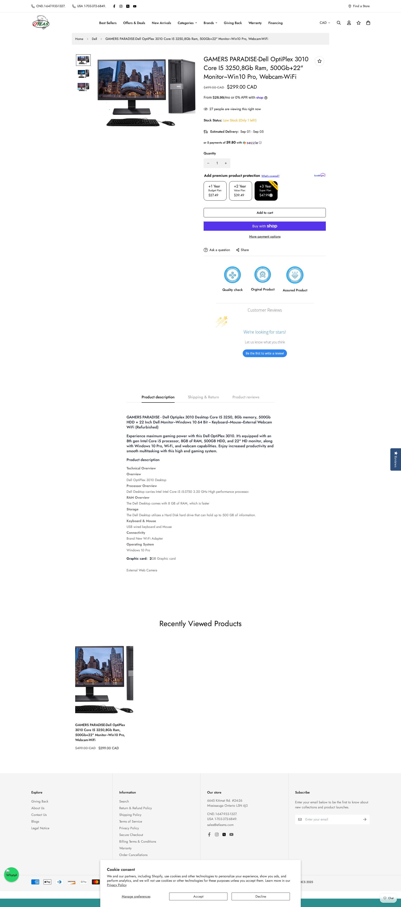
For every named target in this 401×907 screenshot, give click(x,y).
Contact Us (39, 814)
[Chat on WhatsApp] (11, 874)
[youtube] (134, 6)
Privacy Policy (117, 885)
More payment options (264, 236)
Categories (186, 22)
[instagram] (121, 6)
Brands (209, 22)
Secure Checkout (131, 834)
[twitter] (127, 6)
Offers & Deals (134, 22)
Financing (275, 22)
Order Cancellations (133, 854)
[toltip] (319, 61)
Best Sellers (108, 22)
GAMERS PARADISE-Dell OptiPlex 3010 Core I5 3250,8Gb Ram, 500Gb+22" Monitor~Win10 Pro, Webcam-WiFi (100, 732)
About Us (37, 808)
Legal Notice (40, 828)
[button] (265, 142)
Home (79, 39)
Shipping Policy (130, 814)
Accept (198, 896)
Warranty (255, 22)
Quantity (210, 153)
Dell (94, 39)
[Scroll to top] (393, 884)
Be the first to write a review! (265, 353)
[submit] (365, 819)
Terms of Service (130, 821)
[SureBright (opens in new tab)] (319, 175)
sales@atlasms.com (220, 824)
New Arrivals (161, 22)
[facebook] (114, 6)
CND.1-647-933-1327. (222, 813)
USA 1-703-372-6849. (222, 819)
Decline (260, 896)
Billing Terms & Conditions (137, 841)
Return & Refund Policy (135, 808)
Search (124, 801)
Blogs (35, 821)
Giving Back (233, 22)
